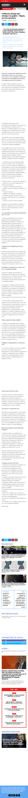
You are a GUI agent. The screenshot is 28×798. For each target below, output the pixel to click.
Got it (18, 795)
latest (14, 693)
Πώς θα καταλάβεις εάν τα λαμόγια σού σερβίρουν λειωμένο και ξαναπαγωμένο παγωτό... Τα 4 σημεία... (12, 46)
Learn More (12, 795)
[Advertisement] (14, 375)
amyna (14, 720)
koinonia (14, 706)
